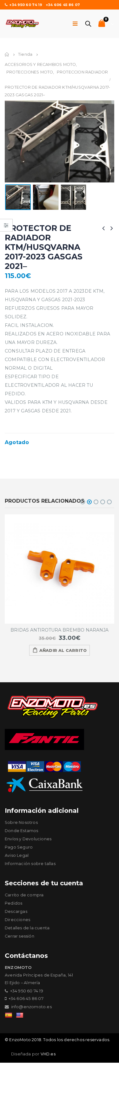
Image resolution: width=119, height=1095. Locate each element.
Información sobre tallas (30, 863)
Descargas (16, 911)
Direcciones (17, 919)
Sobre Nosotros (21, 822)
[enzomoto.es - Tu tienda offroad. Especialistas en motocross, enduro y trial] (22, 23)
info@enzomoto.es (31, 1006)
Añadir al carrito (63, 650)
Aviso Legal (17, 855)
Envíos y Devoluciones (28, 839)
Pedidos (13, 903)
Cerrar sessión (19, 936)
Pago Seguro (19, 847)
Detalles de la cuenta (27, 928)
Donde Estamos (21, 830)
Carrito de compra (24, 895)
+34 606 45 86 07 (63, 5)
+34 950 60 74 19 (25, 5)
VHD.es (48, 1054)
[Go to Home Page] (7, 54)
